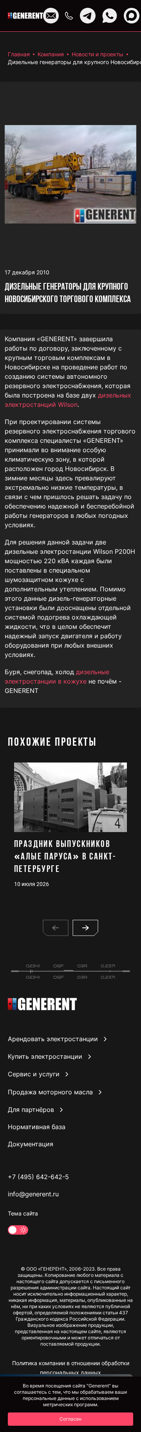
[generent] (25, 16)
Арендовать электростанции (53, 1039)
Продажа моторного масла (50, 1092)
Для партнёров (31, 1109)
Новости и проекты (97, 54)
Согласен (70, 1419)
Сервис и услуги (34, 1074)
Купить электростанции (45, 1056)
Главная (19, 54)
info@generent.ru (33, 1194)
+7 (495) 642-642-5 (38, 1177)
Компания (51, 54)
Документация (30, 1144)
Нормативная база (36, 1127)
